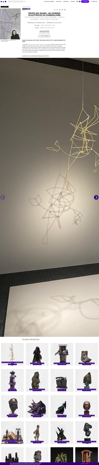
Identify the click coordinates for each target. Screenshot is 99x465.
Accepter (87, 463)
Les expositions (4, 6)
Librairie (73, 1)
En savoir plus (37, 464)
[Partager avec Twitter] (60, 9)
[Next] (96, 197)
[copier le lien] (54, 9)
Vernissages (66, 1)
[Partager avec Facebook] (57, 9)
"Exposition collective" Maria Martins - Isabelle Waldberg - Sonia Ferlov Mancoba (44, 18)
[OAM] (3, 1)
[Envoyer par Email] (65, 9)
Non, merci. (83, 463)
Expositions (58, 1)
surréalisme (48, 44)
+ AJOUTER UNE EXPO (26, 7)
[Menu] (77, 1)
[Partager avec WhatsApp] (62, 9)
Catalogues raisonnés (49, 1)
